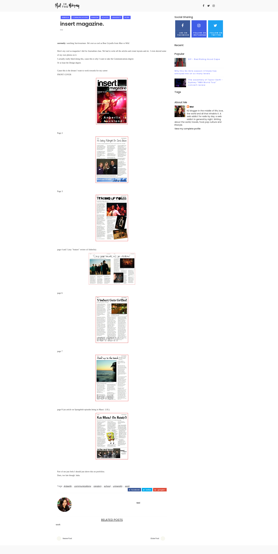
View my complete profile (187, 128)
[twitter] (208, 6)
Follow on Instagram (199, 34)
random (94, 17)
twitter (148, 490)
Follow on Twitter (216, 34)
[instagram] (213, 6)
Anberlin (65, 17)
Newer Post (67, 538)
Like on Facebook (183, 34)
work (127, 17)
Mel (61, 30)
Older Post (154, 538)
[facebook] (203, 6)
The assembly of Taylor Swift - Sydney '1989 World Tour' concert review (205, 82)
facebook (135, 490)
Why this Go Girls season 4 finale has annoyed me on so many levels (195, 72)
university (116, 17)
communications (80, 17)
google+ (161, 490)
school (105, 17)
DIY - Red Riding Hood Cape (204, 59)
